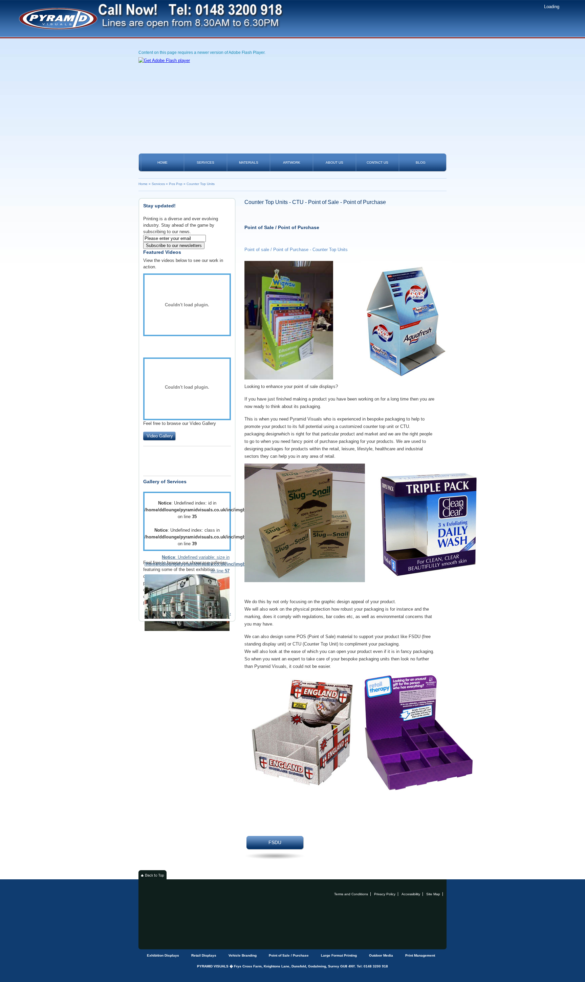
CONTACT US (377, 162)
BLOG (421, 162)
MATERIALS (248, 162)
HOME (162, 162)
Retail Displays (203, 955)
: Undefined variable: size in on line (187, 564)
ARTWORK (291, 162)
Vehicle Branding (243, 955)
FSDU (274, 842)
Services (158, 184)
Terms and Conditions (351, 894)
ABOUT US (334, 162)
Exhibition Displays (163, 955)
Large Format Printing (339, 955)
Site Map (433, 894)
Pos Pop (175, 184)
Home (143, 184)
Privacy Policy (384, 894)
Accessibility (411, 894)
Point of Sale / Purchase (289, 955)
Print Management (420, 955)
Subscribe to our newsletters (174, 245)
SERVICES (205, 162)
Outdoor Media (381, 955)
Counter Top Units (201, 184)
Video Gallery (160, 435)
